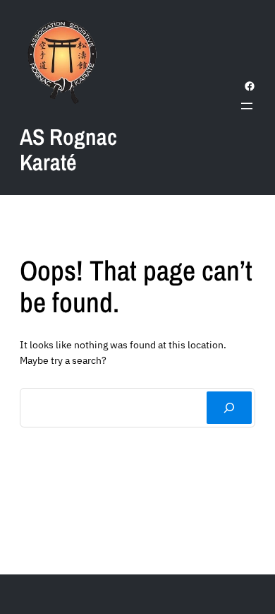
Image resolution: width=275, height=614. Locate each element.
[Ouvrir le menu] (246, 106)
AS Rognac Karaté (68, 149)
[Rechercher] (229, 407)
